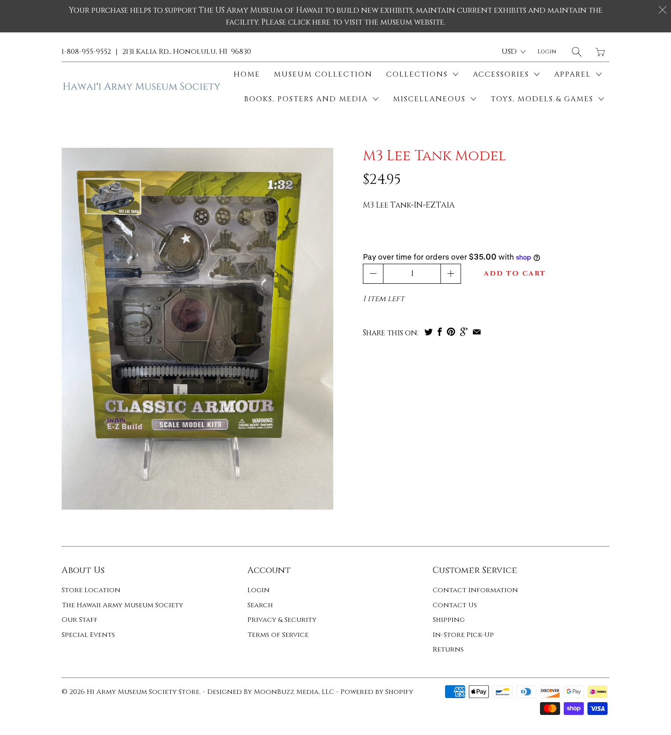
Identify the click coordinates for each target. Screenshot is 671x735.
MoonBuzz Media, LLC (294, 692)
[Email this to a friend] (477, 332)
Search (260, 605)
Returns (448, 649)
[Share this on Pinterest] (451, 332)
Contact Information (475, 590)
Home (247, 74)
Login (258, 590)
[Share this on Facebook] (439, 332)
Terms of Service (278, 635)
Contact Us (455, 605)
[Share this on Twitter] (428, 332)
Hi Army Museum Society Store (143, 692)
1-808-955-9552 (86, 52)
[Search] (576, 51)
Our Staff (80, 620)
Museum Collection (323, 74)
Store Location (91, 590)
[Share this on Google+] (464, 332)
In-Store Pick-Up (463, 635)
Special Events (88, 635)
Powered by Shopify (377, 692)
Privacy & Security (281, 620)
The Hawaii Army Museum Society (122, 605)
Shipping (449, 620)
